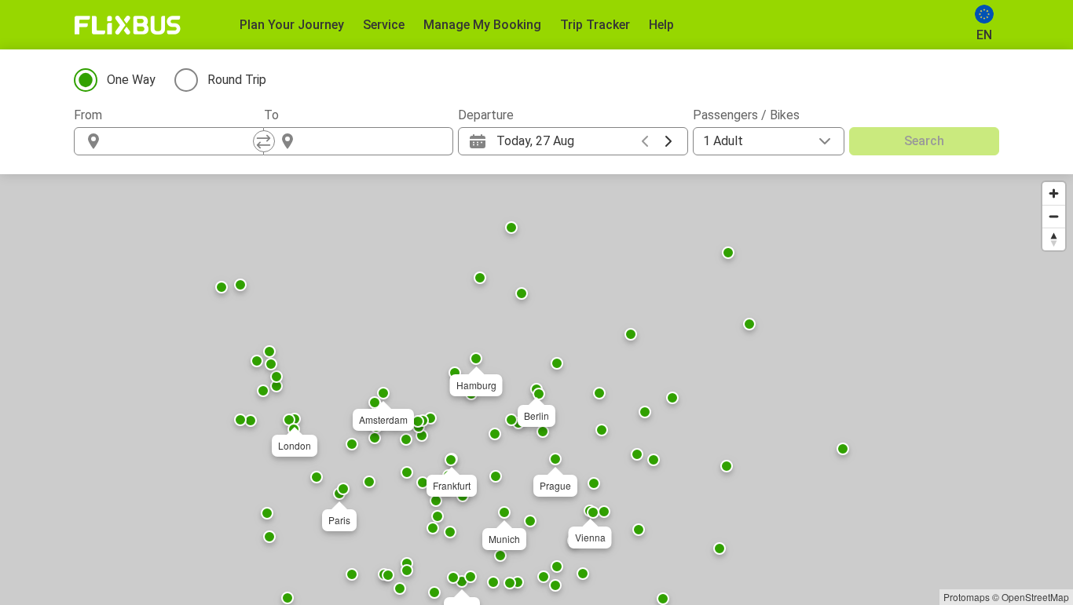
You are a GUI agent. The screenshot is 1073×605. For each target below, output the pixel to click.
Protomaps (966, 596)
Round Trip (236, 79)
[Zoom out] (1053, 216)
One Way (131, 79)
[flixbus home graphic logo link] (127, 25)
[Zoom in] (1053, 193)
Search (924, 140)
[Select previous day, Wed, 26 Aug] (644, 141)
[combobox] (183, 141)
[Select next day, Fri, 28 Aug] (668, 141)
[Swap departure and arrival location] (264, 141)
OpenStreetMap (1035, 596)
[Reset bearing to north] (1053, 239)
